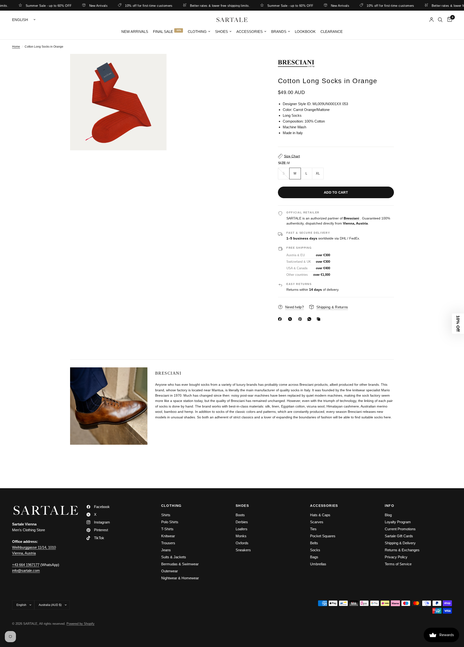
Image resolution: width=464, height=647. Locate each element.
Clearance (331, 31)
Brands (278, 31)
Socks (315, 550)
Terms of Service (398, 564)
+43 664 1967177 (25, 565)
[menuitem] (135, 31)
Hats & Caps (320, 515)
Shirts (165, 515)
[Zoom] (156, 64)
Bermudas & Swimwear (180, 564)
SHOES (242, 505)
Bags (314, 557)
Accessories (249, 31)
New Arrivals (86, 5)
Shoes (221, 31)
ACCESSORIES (324, 505)
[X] (291, 319)
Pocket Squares (322, 536)
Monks (241, 536)
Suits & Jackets (173, 557)
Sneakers (243, 550)
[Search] (440, 19)
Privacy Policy (396, 557)
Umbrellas (318, 564)
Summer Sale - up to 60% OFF (37, 5)
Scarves (316, 522)
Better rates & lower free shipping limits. (208, 5)
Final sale (163, 31)
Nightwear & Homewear (180, 578)
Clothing (197, 31)
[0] (448, 19)
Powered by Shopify (80, 623)
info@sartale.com (26, 570)
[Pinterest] (301, 319)
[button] (458, 323)
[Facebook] (281, 319)
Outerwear (169, 571)
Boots (240, 515)
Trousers (168, 543)
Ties (313, 529)
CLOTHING (171, 505)
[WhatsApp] (310, 319)
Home (16, 46)
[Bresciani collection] (336, 63)
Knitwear (168, 536)
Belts (314, 543)
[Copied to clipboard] (319, 319)
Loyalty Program (398, 522)
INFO (389, 505)
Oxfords (242, 543)
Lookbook (305, 31)
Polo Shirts (169, 522)
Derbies (242, 522)
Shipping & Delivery (400, 543)
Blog (388, 515)
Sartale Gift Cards (399, 536)
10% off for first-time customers (136, 5)
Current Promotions (400, 529)
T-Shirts (167, 529)
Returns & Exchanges (402, 550)
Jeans (166, 550)
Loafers (241, 529)
